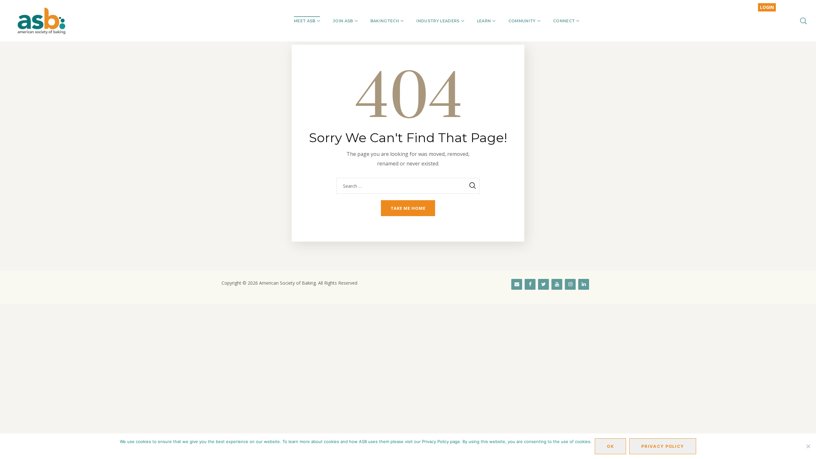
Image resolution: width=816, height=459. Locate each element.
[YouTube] (556, 284)
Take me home (408, 208)
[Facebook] (530, 284)
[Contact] (516, 284)
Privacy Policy (662, 446)
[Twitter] (543, 284)
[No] (808, 446)
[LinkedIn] (583, 284)
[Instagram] (570, 284)
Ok (610, 446)
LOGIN (767, 7)
